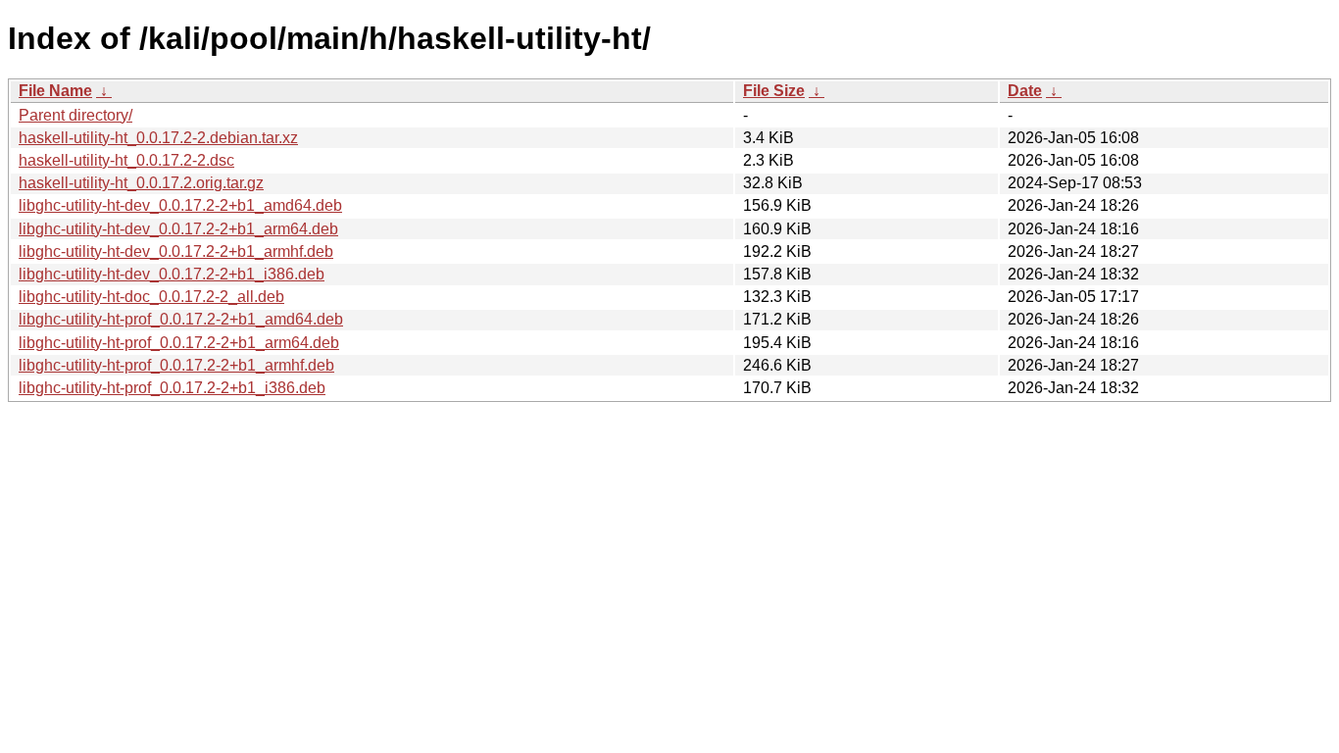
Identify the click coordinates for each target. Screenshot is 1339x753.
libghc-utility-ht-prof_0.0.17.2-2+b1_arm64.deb (179, 342)
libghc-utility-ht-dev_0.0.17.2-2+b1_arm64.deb (178, 229)
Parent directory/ (75, 115)
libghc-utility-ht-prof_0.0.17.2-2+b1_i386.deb (172, 387)
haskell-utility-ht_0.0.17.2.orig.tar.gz (141, 183)
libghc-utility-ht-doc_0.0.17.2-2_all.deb (151, 296)
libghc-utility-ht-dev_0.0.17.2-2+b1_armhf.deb (176, 251)
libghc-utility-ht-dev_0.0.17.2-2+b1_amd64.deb (180, 205)
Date (1025, 90)
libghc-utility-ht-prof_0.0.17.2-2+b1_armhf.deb (176, 365)
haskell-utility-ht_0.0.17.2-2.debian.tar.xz (158, 137)
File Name (55, 90)
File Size (774, 90)
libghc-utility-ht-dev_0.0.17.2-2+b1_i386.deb (171, 274)
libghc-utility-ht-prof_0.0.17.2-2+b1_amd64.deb (181, 319)
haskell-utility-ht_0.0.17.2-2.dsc (126, 160)
